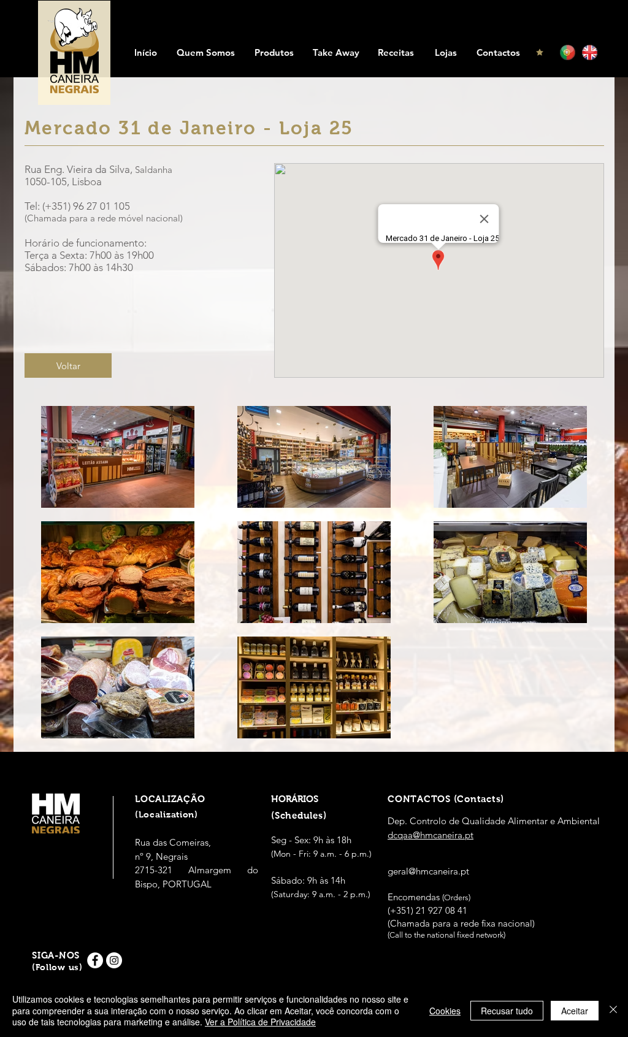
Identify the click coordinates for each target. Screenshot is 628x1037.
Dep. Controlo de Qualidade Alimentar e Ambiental (494, 821)
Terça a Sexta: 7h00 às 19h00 (89, 255)
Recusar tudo (507, 1010)
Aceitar (574, 1010)
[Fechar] (613, 1010)
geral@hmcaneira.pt (428, 871)
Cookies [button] (445, 1010)
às (98, 267)
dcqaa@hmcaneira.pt (430, 835)
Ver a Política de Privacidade (260, 1022)
